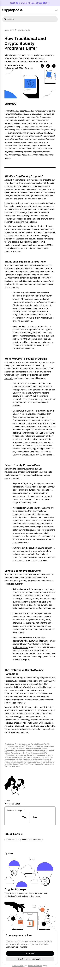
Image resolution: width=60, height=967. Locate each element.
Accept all (30, 953)
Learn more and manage (16, 947)
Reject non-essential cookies (30, 959)
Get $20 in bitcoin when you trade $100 (29, 3)
